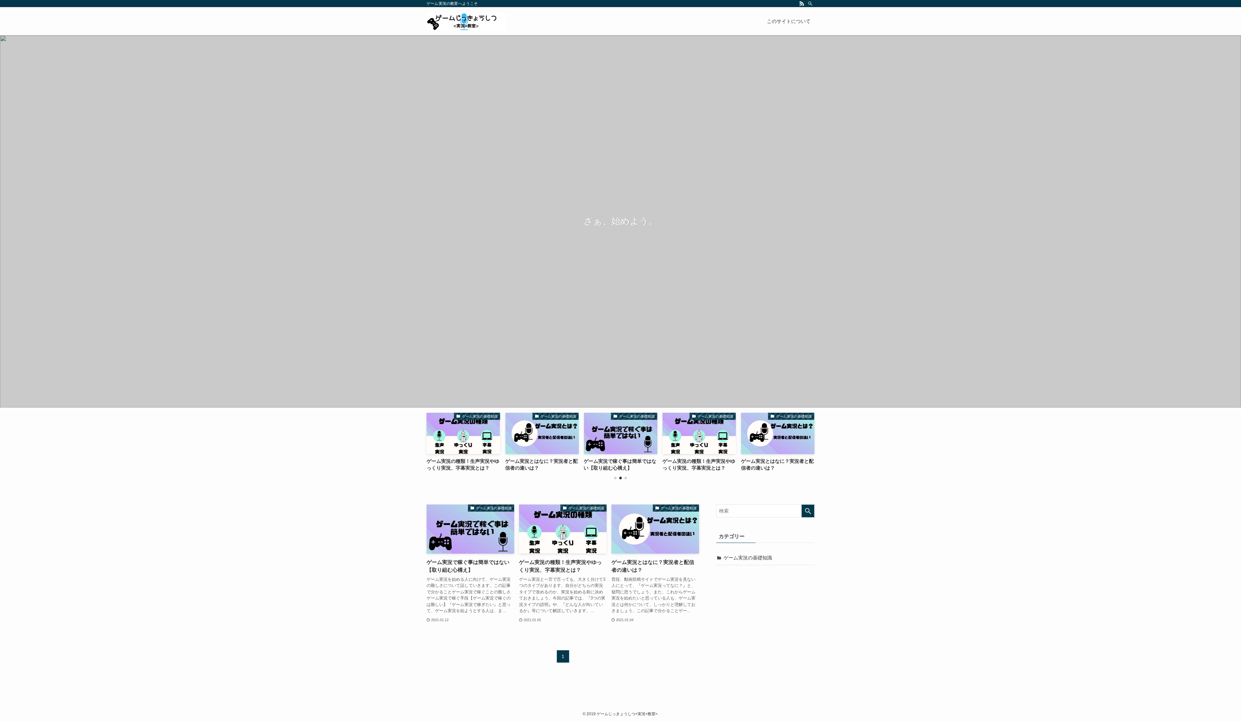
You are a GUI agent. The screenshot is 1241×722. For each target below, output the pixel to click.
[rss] (802, 3)
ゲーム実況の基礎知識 (748, 557)
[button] (615, 478)
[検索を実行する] (807, 510)
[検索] (810, 3)
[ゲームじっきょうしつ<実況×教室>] (466, 21)
